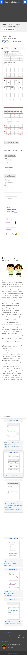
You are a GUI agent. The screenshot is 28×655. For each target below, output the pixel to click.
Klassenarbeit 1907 (13, 420)
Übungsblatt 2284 (13, 569)
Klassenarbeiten (12, 2)
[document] (13, 224)
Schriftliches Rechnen (15, 476)
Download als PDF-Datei (12, 142)
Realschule (11, 24)
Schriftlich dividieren (9, 448)
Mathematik (7, 26)
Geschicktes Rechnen (9, 505)
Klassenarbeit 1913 (13, 599)
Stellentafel (18, 448)
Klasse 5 (18, 24)
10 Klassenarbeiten (8, 29)
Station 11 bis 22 (8, 591)
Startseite (4, 24)
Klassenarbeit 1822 (13, 538)
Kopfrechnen (14, 503)
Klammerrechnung (9, 509)
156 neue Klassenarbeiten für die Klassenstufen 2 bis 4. (15, 644)
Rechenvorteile (8, 511)
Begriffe (14, 563)
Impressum (4, 635)
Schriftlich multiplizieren (10, 474)
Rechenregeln (17, 509)
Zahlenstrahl (11, 623)
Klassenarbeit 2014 (13, 480)
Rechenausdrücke (8, 507)
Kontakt (11, 635)
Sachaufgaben (15, 446)
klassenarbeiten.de (15, 653)
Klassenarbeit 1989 (13, 452)
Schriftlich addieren (9, 442)
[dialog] (13, 224)
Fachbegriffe (18, 505)
